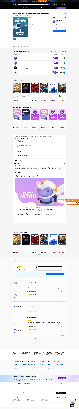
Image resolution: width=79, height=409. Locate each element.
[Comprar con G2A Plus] (57, 58)
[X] (64, 397)
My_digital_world (20, 57)
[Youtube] (57, 397)
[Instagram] (62, 397)
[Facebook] (56, 397)
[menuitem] (14, 8)
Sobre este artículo (26, 46)
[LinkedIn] (65, 397)
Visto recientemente (19, 46)
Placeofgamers (19, 66)
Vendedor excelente (20, 67)
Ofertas (14, 46)
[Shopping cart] (65, 4)
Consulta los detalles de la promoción (18, 377)
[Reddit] (61, 397)
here (18, 140)
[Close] (77, 1)
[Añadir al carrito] (64, 58)
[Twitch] (59, 397)
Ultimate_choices (59, 20)
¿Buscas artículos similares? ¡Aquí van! (22, 107)
